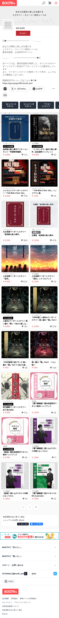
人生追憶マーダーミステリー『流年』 (14, 277)
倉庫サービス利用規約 (28, 598)
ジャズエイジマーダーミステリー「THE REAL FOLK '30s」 (15, 191)
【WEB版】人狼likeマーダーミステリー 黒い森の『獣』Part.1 (44, 318)
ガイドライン (7, 602)
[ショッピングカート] (50, 3)
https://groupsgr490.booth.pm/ (17, 83)
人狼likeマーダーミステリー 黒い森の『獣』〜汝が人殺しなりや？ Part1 (15, 322)
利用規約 (14, 598)
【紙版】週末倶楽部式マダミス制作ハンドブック (15, 453)
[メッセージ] (5, 95)
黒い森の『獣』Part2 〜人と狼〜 (44, 363)
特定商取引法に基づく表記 (12, 610)
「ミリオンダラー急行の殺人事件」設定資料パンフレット (44, 150)
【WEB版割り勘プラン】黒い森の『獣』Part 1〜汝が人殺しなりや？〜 (15, 363)
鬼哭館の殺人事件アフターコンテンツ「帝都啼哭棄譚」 (15, 150)
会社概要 (5, 598)
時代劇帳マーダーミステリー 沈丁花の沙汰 (15, 408)
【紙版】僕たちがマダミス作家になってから (15, 494)
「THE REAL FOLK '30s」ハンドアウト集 (44, 191)
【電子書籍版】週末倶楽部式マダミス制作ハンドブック (44, 404)
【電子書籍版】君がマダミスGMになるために (44, 494)
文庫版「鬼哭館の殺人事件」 (43, 235)
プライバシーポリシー (22, 602)
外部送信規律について (10, 606)
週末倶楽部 (20, 28)
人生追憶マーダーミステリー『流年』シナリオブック (43, 277)
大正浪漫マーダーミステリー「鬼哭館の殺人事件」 (14, 233)
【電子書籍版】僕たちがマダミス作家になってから (44, 449)
